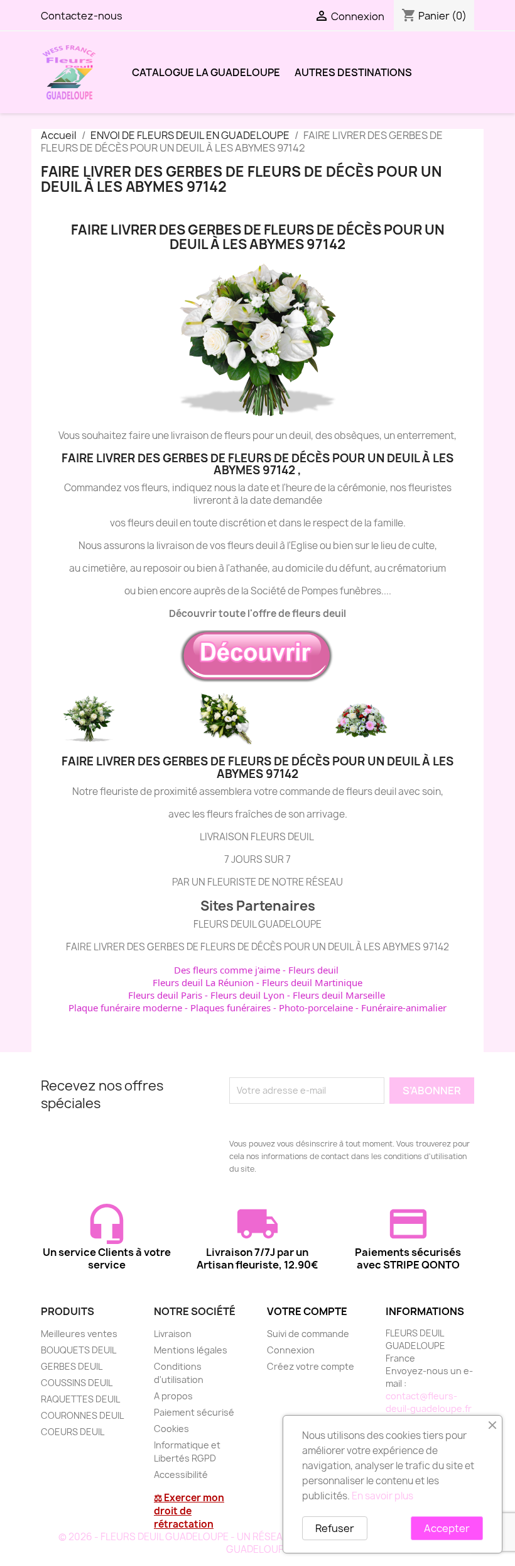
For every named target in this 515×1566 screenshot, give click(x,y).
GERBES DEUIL (71, 1366)
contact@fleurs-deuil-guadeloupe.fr (429, 1402)
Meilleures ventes (79, 1334)
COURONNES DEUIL (82, 1415)
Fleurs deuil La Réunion (203, 982)
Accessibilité (181, 1474)
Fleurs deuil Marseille (339, 995)
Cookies (171, 1429)
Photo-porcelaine (316, 1007)
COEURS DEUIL (72, 1432)
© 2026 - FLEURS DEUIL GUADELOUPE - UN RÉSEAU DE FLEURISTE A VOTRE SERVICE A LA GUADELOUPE (257, 1543)
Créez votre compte (310, 1366)
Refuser (334, 1528)
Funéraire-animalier (404, 1007)
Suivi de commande (308, 1334)
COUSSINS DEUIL (76, 1383)
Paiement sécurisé (194, 1412)
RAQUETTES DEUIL (80, 1399)
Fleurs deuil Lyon (247, 995)
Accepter (447, 1528)
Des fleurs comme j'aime (227, 969)
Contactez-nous (81, 16)
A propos (173, 1396)
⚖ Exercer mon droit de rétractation (189, 1511)
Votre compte (307, 1311)
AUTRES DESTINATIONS (353, 72)
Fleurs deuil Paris (165, 995)
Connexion (291, 1350)
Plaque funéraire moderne (125, 1007)
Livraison (173, 1334)
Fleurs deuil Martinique (312, 982)
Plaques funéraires (230, 1007)
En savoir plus (382, 1495)
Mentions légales (190, 1350)
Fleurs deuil (313, 969)
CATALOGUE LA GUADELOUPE (206, 72)
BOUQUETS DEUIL (78, 1350)
